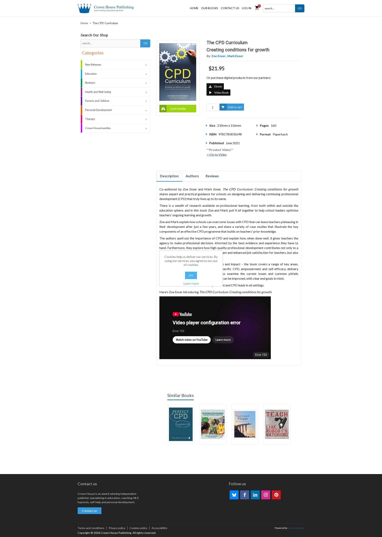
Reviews (212, 176)
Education (91, 73)
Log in (246, 8)
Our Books (209, 8)
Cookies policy (138, 528)
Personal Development (98, 110)
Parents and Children (97, 100)
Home (194, 8)
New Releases (93, 64)
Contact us (230, 8)
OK (191, 275)
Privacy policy (117, 528)
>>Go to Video (217, 154)
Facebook (244, 494)
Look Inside (178, 108)
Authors (192, 176)
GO (300, 8)
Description (169, 176)
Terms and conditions (91, 528)
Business (90, 82)
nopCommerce (296, 527)
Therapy (90, 119)
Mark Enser (235, 56)
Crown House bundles (98, 128)
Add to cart (235, 107)
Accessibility (159, 528)
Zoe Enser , (219, 56)
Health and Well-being (98, 91)
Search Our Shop (94, 35)
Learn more (191, 283)
